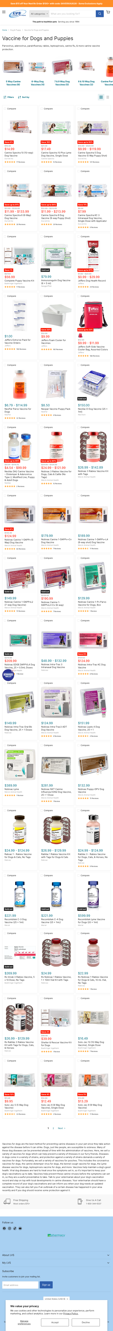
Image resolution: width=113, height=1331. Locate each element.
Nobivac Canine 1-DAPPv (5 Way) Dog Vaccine (19, 541)
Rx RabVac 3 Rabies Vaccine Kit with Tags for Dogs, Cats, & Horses (19, 1045)
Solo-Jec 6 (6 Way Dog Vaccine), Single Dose (53, 1106)
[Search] (100, 13)
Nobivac (44, 670)
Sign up (46, 1284)
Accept (55, 1322)
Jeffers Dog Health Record (92, 280)
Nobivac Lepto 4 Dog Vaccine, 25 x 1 (89, 728)
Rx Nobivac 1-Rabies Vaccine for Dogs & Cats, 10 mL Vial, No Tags (93, 980)
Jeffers (81, 283)
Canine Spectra (47, 158)
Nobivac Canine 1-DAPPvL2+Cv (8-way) (52, 604)
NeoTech (81, 415)
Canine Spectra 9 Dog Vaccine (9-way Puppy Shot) (55, 217)
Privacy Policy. (70, 1313)
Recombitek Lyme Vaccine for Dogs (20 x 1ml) (91, 921)
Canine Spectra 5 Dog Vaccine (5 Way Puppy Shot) (92, 154)
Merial (7, 925)
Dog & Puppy (15, 30)
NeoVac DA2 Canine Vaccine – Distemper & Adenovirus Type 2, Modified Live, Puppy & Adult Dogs (20, 476)
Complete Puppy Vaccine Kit (19, 280)
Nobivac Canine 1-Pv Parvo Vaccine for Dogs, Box (92, 603)
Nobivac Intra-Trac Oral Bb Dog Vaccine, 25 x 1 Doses (18, 728)
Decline (86, 1322)
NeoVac (8, 483)
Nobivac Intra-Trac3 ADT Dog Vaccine (54, 728)
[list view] (107, 97)
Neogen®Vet (46, 286)
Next (60, 1128)
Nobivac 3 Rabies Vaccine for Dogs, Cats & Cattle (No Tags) (56, 474)
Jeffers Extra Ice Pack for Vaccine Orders (18, 341)
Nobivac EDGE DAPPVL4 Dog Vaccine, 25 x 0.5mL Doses (20, 666)
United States (55, 1299)
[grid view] (101, 97)
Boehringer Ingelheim (13, 283)
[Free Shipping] (40, 1202)
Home (4, 30)
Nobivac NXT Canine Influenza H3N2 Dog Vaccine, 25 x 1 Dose (56, 792)
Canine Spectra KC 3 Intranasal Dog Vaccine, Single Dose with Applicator (92, 218)
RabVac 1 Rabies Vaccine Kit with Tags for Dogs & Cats (55, 855)
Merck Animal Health (50, 480)
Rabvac (8, 860)
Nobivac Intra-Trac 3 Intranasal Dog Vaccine (53, 666)
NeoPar (8, 415)
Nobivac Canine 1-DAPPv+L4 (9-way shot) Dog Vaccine (93, 541)
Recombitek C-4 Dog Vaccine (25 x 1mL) (52, 921)
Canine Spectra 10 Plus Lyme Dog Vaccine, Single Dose (56, 154)
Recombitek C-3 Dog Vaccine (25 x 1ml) (15, 921)
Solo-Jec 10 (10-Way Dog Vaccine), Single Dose (91, 1043)
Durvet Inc (9, 158)
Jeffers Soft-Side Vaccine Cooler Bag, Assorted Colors (93, 348)
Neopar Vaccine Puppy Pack (55, 408)
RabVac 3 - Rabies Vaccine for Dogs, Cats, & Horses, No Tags (93, 857)
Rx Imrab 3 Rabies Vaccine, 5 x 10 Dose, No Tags (20, 978)
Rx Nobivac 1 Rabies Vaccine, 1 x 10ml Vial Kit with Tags (56, 978)
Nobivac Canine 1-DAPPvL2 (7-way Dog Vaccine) (19, 603)
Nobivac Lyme (12, 789)
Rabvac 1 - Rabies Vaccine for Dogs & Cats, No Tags (18, 855)
